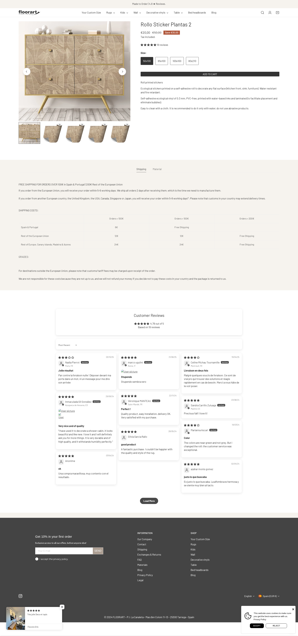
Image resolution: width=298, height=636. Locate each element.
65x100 (161, 60)
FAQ (139, 559)
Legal (140, 580)
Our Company (144, 539)
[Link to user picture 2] (62, 416)
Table (194, 564)
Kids (193, 549)
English (248, 596)
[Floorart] (29, 12)
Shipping (142, 549)
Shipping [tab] (141, 169)
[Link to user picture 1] (148, 372)
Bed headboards (199, 569)
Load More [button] (149, 500)
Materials (142, 564)
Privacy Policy (145, 575)
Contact (141, 544)
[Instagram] (20, 596)
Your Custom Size (200, 539)
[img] (66, 357)
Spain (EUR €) (270, 596)
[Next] (122, 71)
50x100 (147, 60)
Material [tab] (157, 169)
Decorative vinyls (200, 559)
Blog (139, 569)
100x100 (177, 60)
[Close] (293, 609)
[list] (74, 71)
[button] (111, 12)
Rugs (193, 544)
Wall (193, 554)
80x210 (192, 60)
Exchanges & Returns (149, 554)
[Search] (262, 12)
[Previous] (26, 71)
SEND (98, 550)
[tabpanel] (149, 231)
